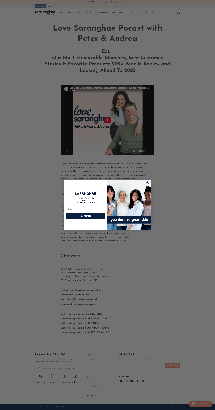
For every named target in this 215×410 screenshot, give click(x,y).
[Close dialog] (148, 183)
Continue (85, 215)
